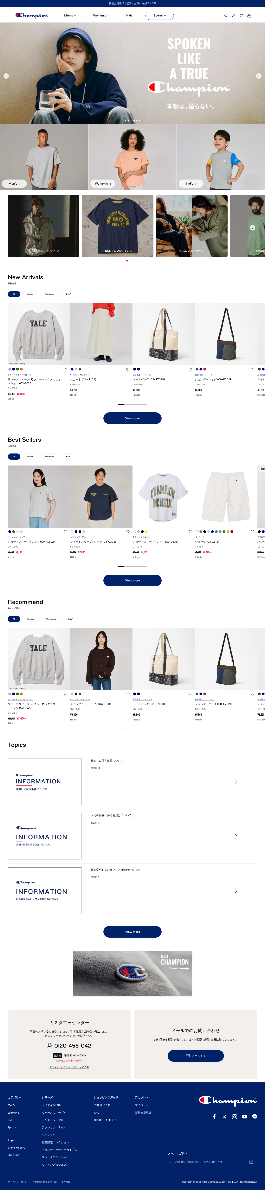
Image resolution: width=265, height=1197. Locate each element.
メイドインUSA (51, 1105)
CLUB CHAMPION (105, 1120)
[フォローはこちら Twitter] (224, 1116)
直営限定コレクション (142, 374)
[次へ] (259, 76)
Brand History (16, 1147)
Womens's (51, 619)
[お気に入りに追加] (65, 369)
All (14, 294)
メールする (199, 1055)
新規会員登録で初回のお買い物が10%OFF (132, 3)
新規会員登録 (143, 1112)
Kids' (129, 15)
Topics (12, 1140)
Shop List (14, 1155)
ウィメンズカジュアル (80, 374)
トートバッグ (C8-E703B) (149, 379)
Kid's (11, 1120)
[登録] (251, 1162)
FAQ (97, 1112)
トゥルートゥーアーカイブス (20, 374)
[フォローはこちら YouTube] (244, 1116)
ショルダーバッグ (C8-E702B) (214, 379)
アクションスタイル (141, 537)
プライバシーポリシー (18, 1182)
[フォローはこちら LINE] (254, 1116)
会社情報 (66, 1182)
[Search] (226, 15)
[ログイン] (233, 15)
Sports (158, 15)
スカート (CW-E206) (83, 379)
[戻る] (6, 76)
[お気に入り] (241, 15)
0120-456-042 (72, 1045)
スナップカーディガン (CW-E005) (91, 704)
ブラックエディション (55, 1157)
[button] (127, 261)
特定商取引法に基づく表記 (45, 1182)
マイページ (142, 1105)
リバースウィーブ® (54, 1112)
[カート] (249, 16)
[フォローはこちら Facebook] (214, 1116)
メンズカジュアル (78, 537)
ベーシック (200, 537)
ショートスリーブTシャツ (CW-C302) (31, 541)
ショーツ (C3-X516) (207, 541)
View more (132, 418)
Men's (68, 15)
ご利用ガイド (102, 1105)
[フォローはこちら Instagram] (234, 1116)
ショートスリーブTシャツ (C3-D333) (155, 541)
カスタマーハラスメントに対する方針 (69, 1067)
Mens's (30, 619)
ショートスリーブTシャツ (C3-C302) (93, 541)
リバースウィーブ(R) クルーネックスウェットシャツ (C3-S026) (34, 381)
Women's (99, 15)
